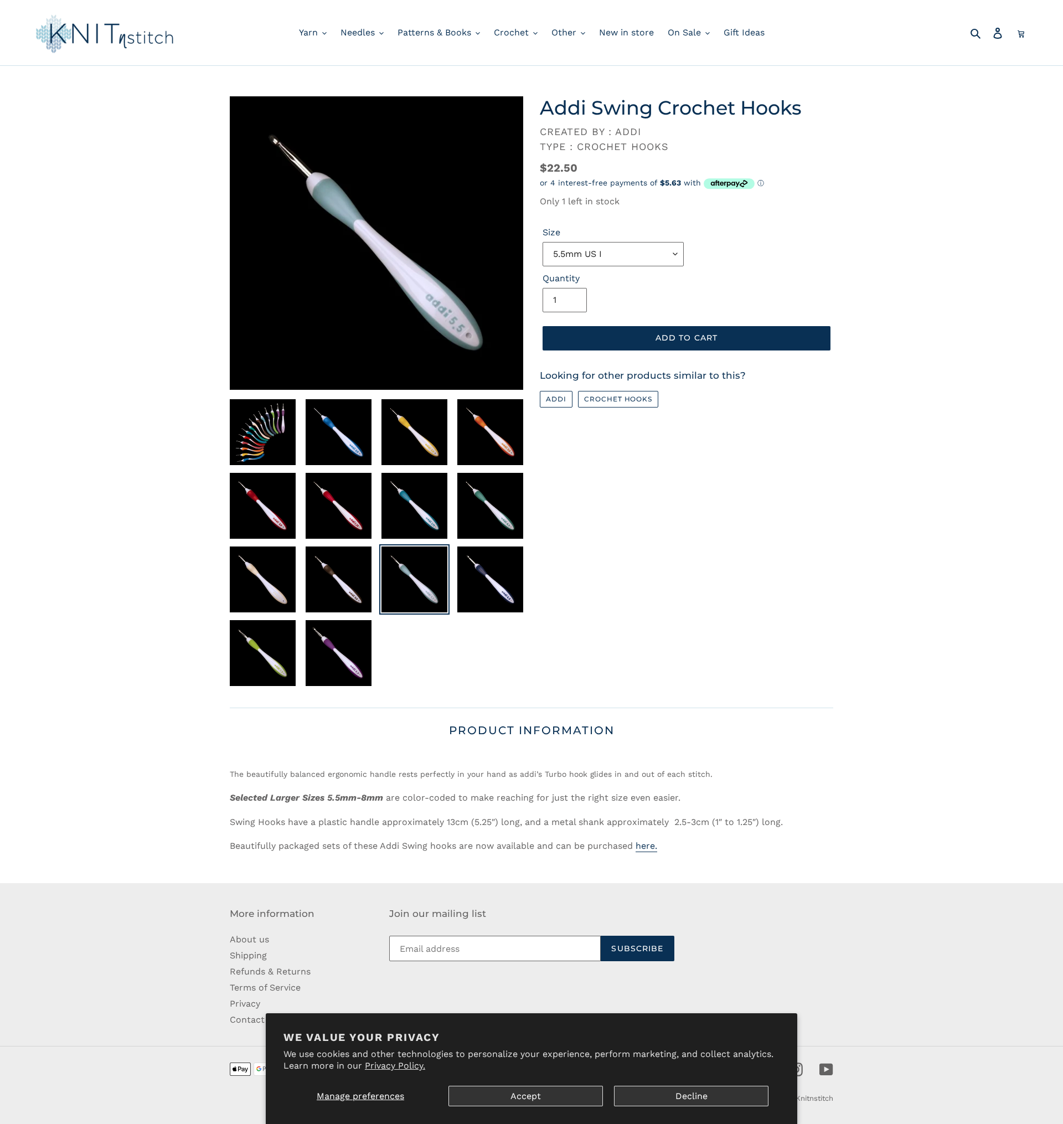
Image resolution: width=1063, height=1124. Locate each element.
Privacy (245, 1003)
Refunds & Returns (270, 971)
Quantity (561, 278)
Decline (691, 1096)
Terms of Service (265, 987)
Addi (556, 399)
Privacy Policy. (395, 1065)
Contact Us (254, 1019)
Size (551, 232)
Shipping (248, 955)
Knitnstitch (814, 1098)
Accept (525, 1096)
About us (249, 939)
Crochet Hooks (618, 399)
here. (646, 846)
